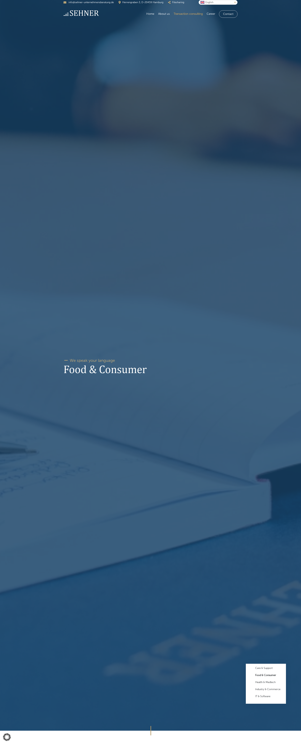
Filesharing (178, 2)
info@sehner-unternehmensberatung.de (91, 2)
